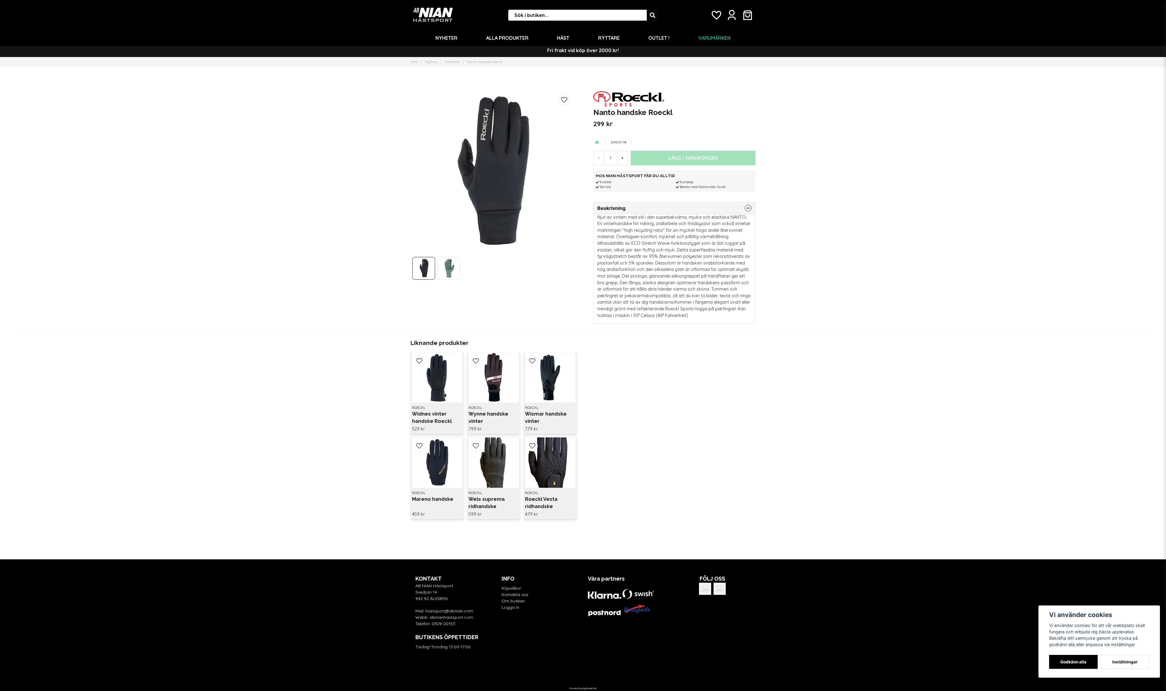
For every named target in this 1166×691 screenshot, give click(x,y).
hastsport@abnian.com (449, 611)
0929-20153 (443, 623)
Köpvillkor (511, 588)
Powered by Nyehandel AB (583, 688)
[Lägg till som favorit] (716, 15)
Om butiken (513, 601)
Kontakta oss (515, 594)
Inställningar (1125, 661)
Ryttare (609, 38)
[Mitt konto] (732, 15)
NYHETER (446, 38)
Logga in (510, 607)
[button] (564, 99)
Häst (563, 38)
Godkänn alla (1073, 661)
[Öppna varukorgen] (747, 15)
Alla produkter (507, 38)
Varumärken (714, 38)
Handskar (452, 62)
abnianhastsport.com (451, 617)
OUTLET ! (659, 38)
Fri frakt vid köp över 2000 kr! (583, 50)
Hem (414, 62)
